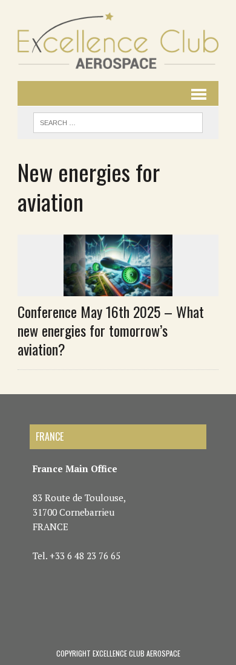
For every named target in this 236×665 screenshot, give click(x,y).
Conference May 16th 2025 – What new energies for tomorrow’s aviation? (111, 330)
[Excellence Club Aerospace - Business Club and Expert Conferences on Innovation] (118, 40)
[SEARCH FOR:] (118, 121)
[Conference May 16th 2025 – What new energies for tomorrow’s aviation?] (118, 287)
